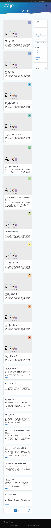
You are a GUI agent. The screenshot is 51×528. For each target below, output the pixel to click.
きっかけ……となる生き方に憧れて (15, 448)
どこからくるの (9, 479)
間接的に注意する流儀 (11, 232)
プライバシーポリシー (23, 525)
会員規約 (16, 525)
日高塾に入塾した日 (11, 294)
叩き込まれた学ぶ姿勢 (11, 263)
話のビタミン (38, 57)
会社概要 (12, 525)
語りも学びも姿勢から (11, 103)
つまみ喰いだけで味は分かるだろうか (16, 463)
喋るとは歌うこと (10, 415)
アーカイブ (37, 66)
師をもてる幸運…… (10, 399)
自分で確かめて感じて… (12, 166)
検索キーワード (40, 21)
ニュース (37, 52)
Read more (7, 377)
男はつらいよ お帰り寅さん (13, 368)
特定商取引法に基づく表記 (32, 525)
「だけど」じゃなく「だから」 (14, 134)
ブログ (37, 54)
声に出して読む (9, 72)
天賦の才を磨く (9, 41)
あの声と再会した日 (11, 356)
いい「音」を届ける (11, 325)
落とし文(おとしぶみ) (11, 383)
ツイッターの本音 (10, 494)
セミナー (37, 50)
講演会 (37, 59)
